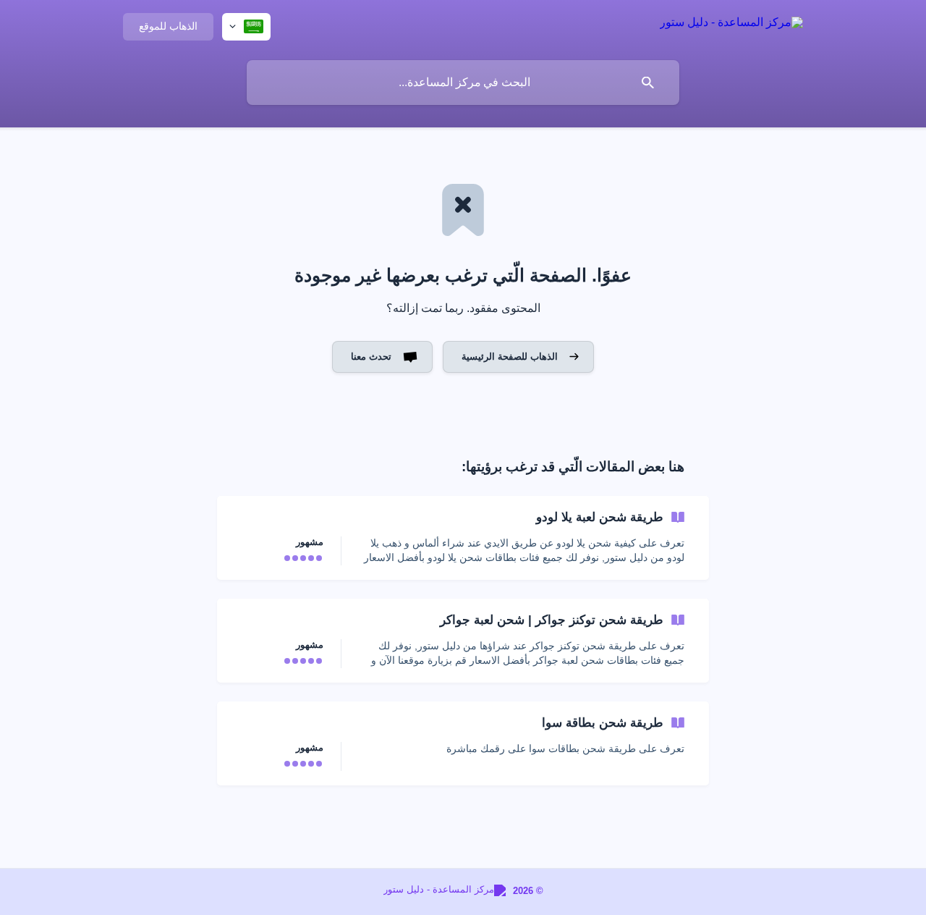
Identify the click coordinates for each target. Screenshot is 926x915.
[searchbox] (463, 82)
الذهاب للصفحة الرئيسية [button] (510, 356)
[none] (731, 25)
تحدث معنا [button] (371, 356)
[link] (463, 538)
